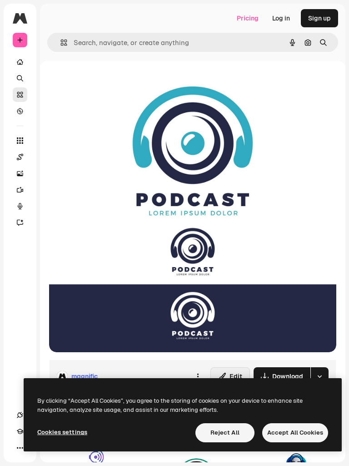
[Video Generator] (20, 189)
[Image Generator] (20, 173)
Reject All (224, 432)
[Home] (20, 62)
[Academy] (20, 431)
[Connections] (20, 415)
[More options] (198, 376)
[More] (20, 448)
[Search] (20, 78)
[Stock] (20, 94)
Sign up (319, 18)
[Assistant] (20, 222)
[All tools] (20, 140)
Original (107, 81)
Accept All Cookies (295, 432)
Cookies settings (62, 432)
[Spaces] (20, 157)
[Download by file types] (319, 376)
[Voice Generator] (20, 206)
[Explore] (20, 111)
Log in (281, 18)
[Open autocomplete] (60, 42)
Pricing (248, 18)
